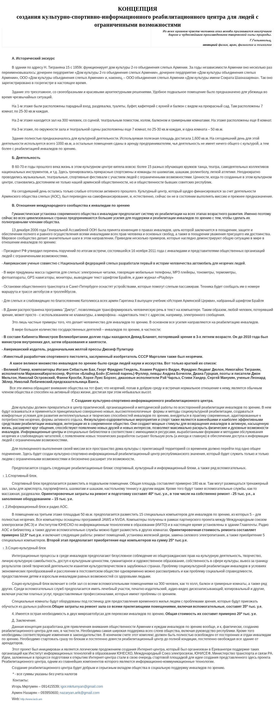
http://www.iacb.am (31, 699)
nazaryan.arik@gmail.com (79, 693)
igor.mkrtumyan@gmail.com (82, 686)
